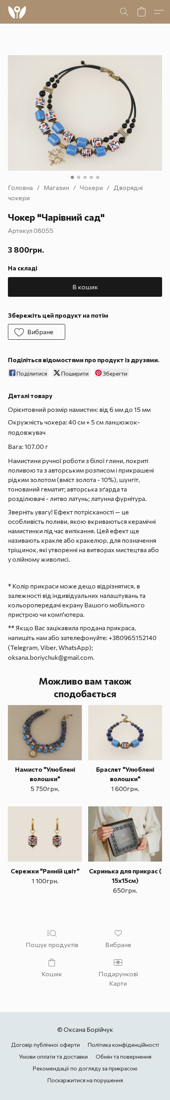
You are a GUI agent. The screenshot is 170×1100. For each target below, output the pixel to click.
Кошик (52, 973)
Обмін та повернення (123, 1056)
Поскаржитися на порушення (85, 1080)
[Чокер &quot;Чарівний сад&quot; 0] (85, 113)
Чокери (91, 187)
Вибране (118, 944)
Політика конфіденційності (123, 1044)
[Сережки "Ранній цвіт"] (45, 834)
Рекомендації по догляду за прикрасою (85, 1068)
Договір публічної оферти (45, 1044)
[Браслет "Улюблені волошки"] (125, 732)
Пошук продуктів (52, 944)
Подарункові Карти (118, 978)
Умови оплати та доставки (53, 1056)
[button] (17, 12)
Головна (20, 187)
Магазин (56, 187)
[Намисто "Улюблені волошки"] (45, 732)
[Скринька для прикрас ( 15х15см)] (125, 834)
